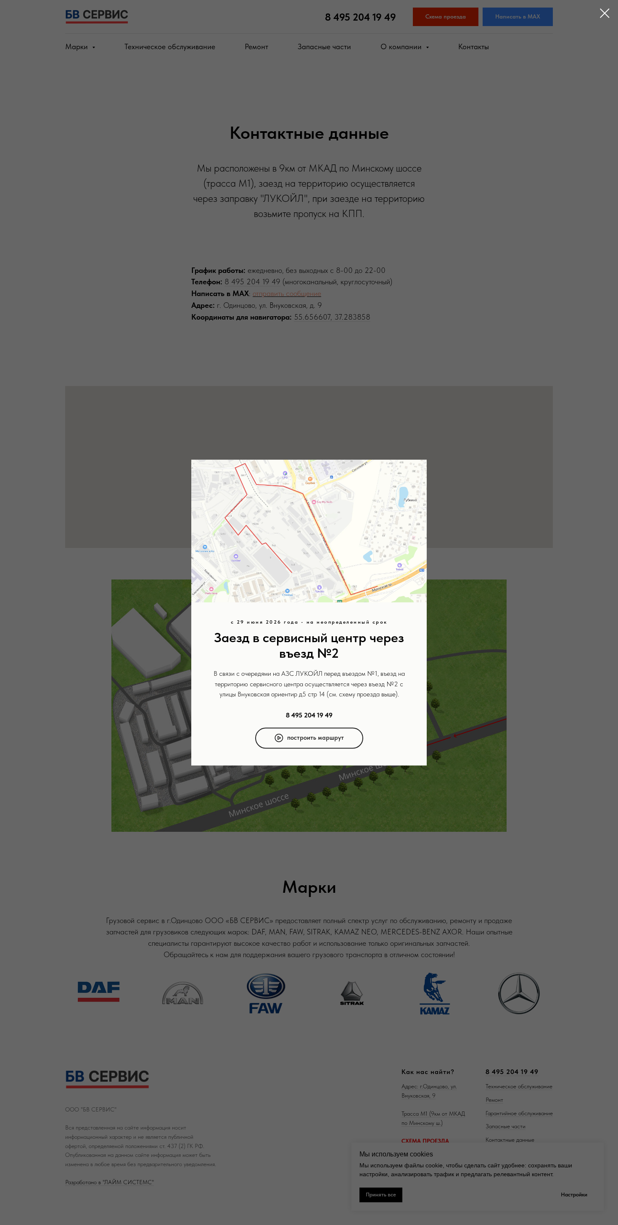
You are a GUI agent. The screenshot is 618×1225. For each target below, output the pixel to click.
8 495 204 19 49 (309, 715)
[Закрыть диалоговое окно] (605, 13)
